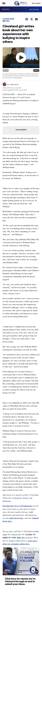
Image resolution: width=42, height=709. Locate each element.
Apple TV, (7, 534)
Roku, (37, 531)
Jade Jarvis (14, 84)
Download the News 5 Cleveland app (17, 506)
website (21, 467)
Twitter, (26, 498)
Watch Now (36, 3)
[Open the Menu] (4, 3)
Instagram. (7, 501)
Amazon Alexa (15, 540)
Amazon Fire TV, (18, 534)
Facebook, (18, 498)
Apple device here (16, 518)
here (4, 490)
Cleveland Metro (8, 20)
